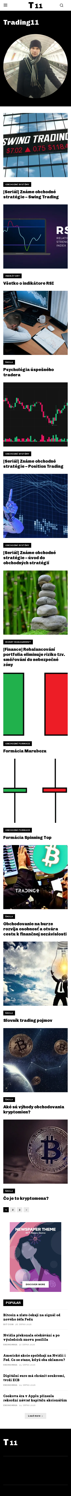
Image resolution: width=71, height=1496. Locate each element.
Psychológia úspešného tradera (28, 372)
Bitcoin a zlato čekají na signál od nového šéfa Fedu (31, 1317)
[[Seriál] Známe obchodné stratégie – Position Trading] (35, 414)
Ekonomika (10, 1345)
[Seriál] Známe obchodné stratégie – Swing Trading (31, 194)
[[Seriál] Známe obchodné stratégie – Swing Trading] (35, 145)
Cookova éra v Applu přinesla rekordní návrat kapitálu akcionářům (35, 1398)
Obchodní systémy (17, 184)
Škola (9, 362)
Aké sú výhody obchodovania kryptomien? (33, 1109)
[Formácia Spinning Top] (35, 791)
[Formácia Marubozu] (35, 704)
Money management (18, 642)
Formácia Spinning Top (27, 837)
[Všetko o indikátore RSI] (35, 236)
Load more (34, 1416)
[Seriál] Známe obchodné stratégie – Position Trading (33, 464)
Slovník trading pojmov (27, 1020)
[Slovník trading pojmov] (35, 974)
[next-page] (26, 1209)
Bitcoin (8, 1324)
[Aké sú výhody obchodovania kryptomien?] (35, 1060)
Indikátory (12, 276)
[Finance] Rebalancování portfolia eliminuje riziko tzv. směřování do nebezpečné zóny (34, 657)
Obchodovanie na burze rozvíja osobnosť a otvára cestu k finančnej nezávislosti (35, 929)
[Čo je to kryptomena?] (35, 1152)
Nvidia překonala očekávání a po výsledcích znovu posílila (31, 1337)
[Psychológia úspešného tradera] (35, 323)
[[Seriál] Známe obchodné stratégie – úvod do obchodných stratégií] (35, 506)
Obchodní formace (17, 743)
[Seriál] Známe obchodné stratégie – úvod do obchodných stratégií (29, 557)
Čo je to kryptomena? (26, 1198)
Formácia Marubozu (25, 751)
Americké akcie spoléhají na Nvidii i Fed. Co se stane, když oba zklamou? (34, 1357)
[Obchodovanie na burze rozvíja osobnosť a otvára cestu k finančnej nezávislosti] (35, 877)
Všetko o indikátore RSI (28, 283)
